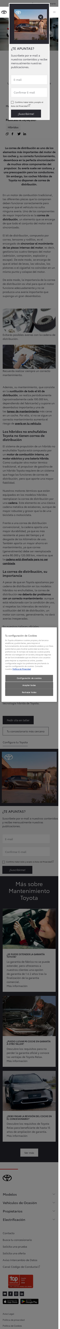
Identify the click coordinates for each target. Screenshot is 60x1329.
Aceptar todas (29, 685)
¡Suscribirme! (26, 114)
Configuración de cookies (29, 678)
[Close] (40, 17)
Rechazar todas (29, 692)
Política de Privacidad (21, 669)
